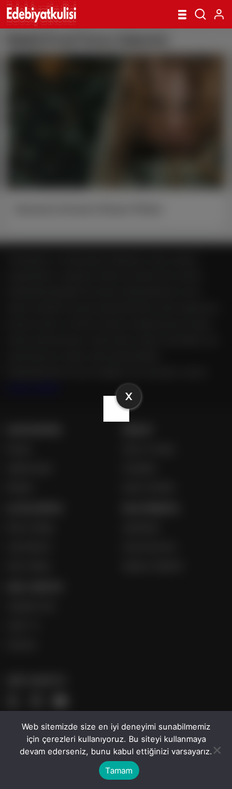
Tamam (118, 770)
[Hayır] (216, 750)
